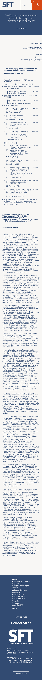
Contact (15, 608)
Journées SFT (17, 605)
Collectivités (21, 623)
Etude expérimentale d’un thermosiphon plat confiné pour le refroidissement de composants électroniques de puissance (19, 134)
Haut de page (21, 617)
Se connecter (21, 673)
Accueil (15, 579)
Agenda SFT (17, 592)
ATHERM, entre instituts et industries (18, 116)
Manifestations (18, 594)
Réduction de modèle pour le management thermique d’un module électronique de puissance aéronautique (20, 192)
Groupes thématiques (20, 586)
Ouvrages (16, 603)
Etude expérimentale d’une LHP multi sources (19, 109)
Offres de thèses (18, 598)
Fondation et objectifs (21, 581)
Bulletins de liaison (19, 590)
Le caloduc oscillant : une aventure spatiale (19, 160)
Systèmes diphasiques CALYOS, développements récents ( (19, 124)
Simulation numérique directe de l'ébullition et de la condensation (21, 182)
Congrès (15, 601)
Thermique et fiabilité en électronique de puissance (17, 92)
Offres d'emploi (18, 596)
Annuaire (15, 588)
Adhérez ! (36, 1)
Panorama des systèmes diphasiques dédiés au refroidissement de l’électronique (20, 101)
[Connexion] (37, 5)
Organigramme (18, 583)
